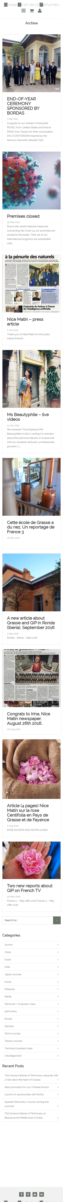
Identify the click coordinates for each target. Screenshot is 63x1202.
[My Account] (39, 10)
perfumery (11, 1011)
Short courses (12, 1033)
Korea (8, 981)
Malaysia (10, 989)
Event (8, 959)
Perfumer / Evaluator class (20, 1004)
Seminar (9, 1026)
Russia (8, 1018)
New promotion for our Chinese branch (27, 1087)
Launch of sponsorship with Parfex (24, 1094)
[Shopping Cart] (31, 10)
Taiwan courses (13, 1041)
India (7, 966)
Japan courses (13, 974)
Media (8, 996)
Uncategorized (13, 1055)
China (8, 952)
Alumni (9, 944)
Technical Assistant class (19, 1048)
